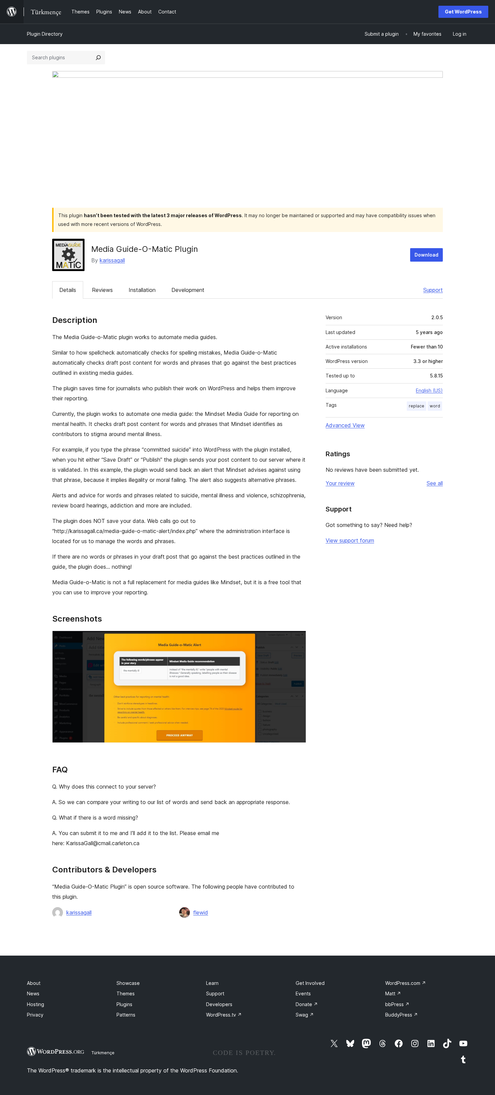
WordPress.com (405, 983)
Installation (142, 290)
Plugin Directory (45, 34)
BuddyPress (401, 1015)
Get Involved (310, 983)
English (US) (429, 390)
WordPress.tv (224, 1015)
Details (67, 290)
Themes (126, 993)
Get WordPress (463, 11)
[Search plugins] (98, 57)
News (33, 993)
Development (187, 290)
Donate (307, 1004)
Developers (219, 1004)
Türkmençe (102, 1052)
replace (416, 405)
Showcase (128, 983)
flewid (200, 912)
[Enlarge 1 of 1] (297, 639)
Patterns (126, 1015)
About (33, 983)
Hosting (35, 1004)
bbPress (397, 1004)
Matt (393, 993)
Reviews (102, 290)
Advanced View (345, 425)
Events (303, 993)
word (435, 405)
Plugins (124, 1004)
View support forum (350, 540)
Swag (305, 1015)
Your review (340, 483)
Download (426, 255)
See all (435, 483)
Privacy (35, 1015)
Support (433, 290)
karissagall (112, 260)
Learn (212, 983)
